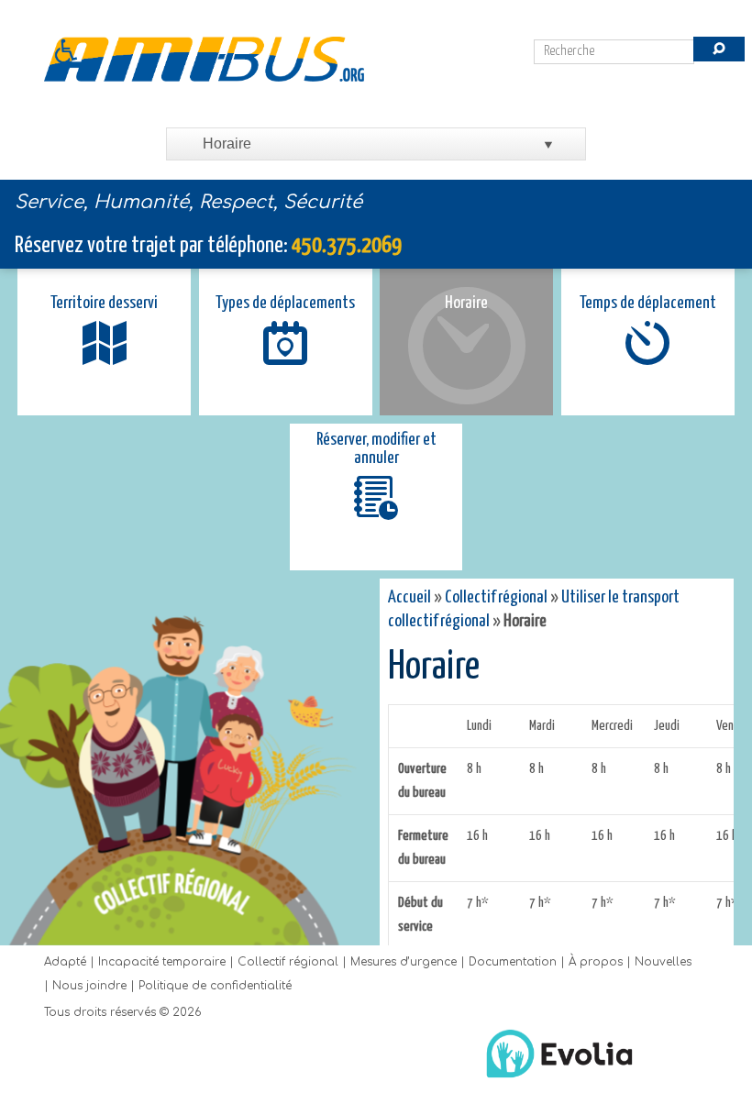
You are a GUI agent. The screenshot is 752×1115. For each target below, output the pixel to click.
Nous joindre (89, 985)
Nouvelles (663, 961)
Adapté (65, 961)
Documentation (513, 961)
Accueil (409, 597)
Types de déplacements (285, 303)
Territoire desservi (104, 303)
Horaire (466, 303)
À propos (596, 961)
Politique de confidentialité (215, 985)
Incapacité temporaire (162, 961)
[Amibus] (204, 59)
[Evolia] (559, 1080)
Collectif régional (496, 597)
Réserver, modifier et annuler (376, 449)
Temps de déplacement (648, 303)
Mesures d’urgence (403, 961)
